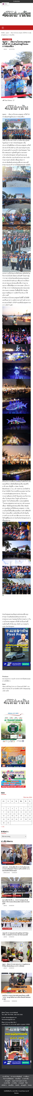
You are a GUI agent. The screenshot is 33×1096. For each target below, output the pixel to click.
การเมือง (14, 1083)
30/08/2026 (14, 1001)
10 (8, 812)
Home (29, 1085)
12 (16, 812)
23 (3, 819)
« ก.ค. (2, 826)
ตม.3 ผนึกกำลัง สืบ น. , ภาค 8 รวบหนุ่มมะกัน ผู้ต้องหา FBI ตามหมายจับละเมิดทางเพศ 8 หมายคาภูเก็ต (16, 901)
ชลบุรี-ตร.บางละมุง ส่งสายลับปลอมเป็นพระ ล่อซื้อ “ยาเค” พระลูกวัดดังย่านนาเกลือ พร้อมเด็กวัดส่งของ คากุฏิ (16, 997)
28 (26, 819)
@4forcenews (7, 872)
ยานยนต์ (21, 1083)
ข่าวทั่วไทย (6, 1076)
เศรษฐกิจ (7, 1081)
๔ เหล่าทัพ (25, 1078)
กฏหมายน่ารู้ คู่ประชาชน (19, 1081)
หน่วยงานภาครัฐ (16, 895)
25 (12, 819)
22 (30, 815)
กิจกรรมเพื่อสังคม (8, 1078)
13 (21, 812)
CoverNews (21, 1091)
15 (30, 812)
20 (21, 815)
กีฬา (26, 1083)
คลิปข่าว (4, 1085)
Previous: (16, 679)
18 (12, 815)
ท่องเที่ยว (18, 1078)
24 (8, 819)
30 (3, 823)
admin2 (5, 49)
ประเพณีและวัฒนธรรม (8, 862)
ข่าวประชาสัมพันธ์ (7, 39)
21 (26, 815)
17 (8, 815)
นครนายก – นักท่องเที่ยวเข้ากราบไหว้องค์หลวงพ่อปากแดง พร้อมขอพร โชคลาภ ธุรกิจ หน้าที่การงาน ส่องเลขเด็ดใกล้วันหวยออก (16, 868)
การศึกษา (26, 1076)
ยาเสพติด (5, 959)
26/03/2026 (12, 49)
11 (12, 812)
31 (8, 823)
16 (3, 815)
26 (16, 819)
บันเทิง (17, 1085)
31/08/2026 (14, 872)
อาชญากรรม (12, 991)
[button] (2, 27)
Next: (16, 688)
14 (26, 812)
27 (21, 819)
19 (16, 815)
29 (30, 819)
